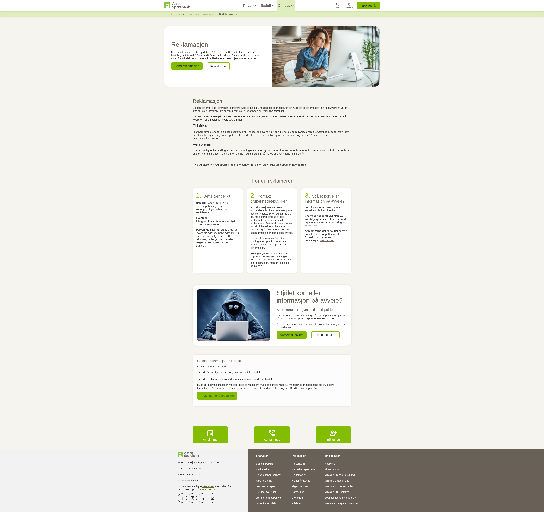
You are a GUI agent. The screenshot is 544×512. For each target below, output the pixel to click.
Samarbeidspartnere (303, 469)
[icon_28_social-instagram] (192, 498)
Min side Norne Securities (339, 486)
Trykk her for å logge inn (217, 395)
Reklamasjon (299, 475)
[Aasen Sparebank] (177, 5)
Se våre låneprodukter (268, 475)
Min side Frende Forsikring (340, 475)
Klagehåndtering (301, 480)
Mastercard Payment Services (342, 503)
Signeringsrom (333, 469)
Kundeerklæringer (266, 492)
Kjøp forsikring (264, 480)
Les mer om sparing (267, 486)
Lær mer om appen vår (269, 497)
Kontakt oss (272, 434)
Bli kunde (333, 434)
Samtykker (298, 492)
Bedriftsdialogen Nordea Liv (340, 497)
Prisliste (296, 503)
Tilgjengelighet (300, 486)
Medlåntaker (263, 469)
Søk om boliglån (265, 463)
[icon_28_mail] (212, 498)
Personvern (298, 463)
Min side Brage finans (337, 480)
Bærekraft (297, 497)
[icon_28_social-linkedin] (202, 498)
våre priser (208, 486)
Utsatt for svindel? (266, 503)
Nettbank (330, 463)
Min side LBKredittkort (337, 492)
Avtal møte (210, 434)
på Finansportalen (207, 489)
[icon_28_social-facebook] (182, 498)
